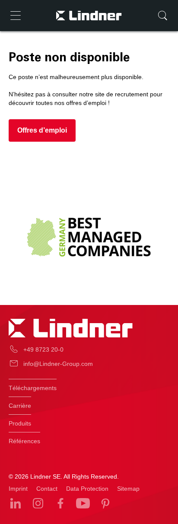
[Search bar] (162, 15)
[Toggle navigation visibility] (15, 15)
